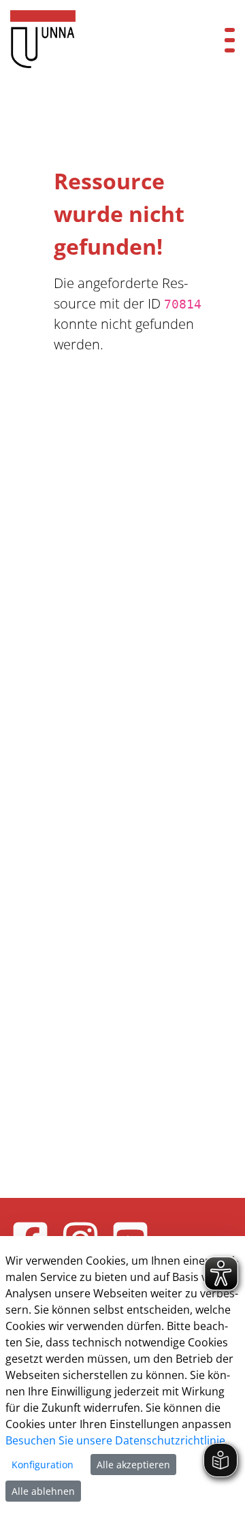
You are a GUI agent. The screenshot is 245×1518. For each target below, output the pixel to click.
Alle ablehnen (43, 1491)
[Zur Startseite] (102, 39)
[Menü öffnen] (230, 39)
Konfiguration (43, 1464)
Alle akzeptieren (133, 1464)
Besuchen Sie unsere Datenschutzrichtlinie (115, 1440)
